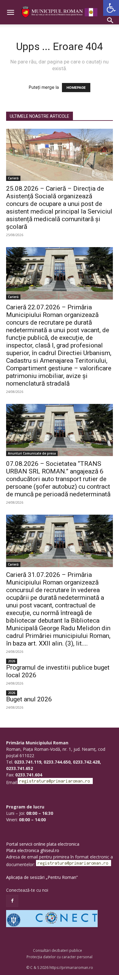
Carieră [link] (13, 178)
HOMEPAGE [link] (76, 87)
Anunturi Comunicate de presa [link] (32, 453)
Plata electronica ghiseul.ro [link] (32, 850)
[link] (111, 8)
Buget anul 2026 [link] (29, 699)
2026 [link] (11, 661)
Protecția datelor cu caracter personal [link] (59, 956)
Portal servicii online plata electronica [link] (42, 844)
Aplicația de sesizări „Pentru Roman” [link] (42, 877)
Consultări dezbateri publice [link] (57, 950)
